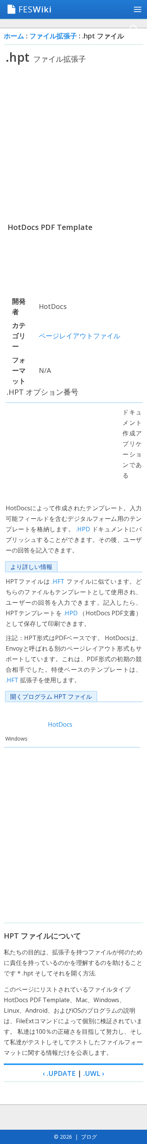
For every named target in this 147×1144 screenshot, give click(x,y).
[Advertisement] (73, 143)
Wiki (35, 9)
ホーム (14, 35)
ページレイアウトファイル (79, 335)
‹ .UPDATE (59, 1073)
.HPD (83, 529)
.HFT (58, 581)
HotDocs (60, 724)
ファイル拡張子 (53, 35)
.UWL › (93, 1073)
